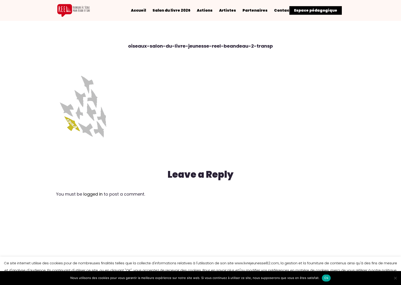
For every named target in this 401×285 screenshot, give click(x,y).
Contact (282, 10)
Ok (326, 278)
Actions (205, 10)
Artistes (227, 10)
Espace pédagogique (315, 10)
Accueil (138, 10)
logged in (93, 194)
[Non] (395, 278)
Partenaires (255, 10)
